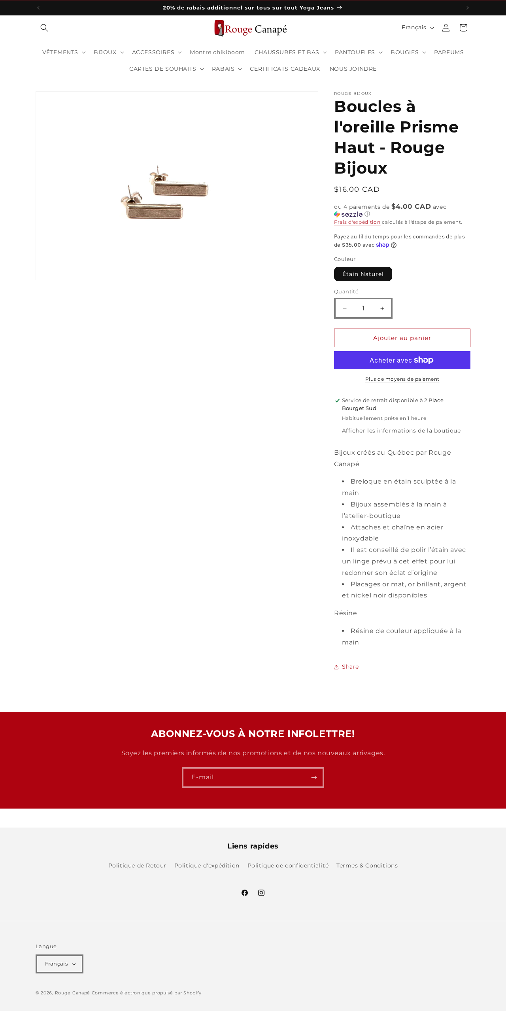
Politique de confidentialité (288, 865)
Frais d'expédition (357, 222)
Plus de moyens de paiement (402, 379)
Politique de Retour (137, 865)
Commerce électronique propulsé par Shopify (147, 993)
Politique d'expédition (207, 865)
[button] (44, 27)
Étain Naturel (363, 274)
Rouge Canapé (73, 993)
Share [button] (350, 666)
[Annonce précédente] (38, 7)
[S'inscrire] (314, 777)
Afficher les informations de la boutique (401, 430)
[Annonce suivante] (467, 7)
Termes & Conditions (367, 865)
